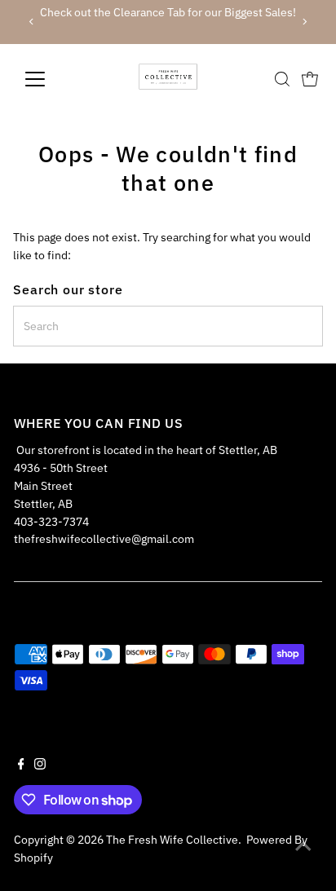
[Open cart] (310, 79)
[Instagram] (40, 765)
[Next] (303, 21)
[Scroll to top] (303, 846)
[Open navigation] (50, 79)
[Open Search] (282, 79)
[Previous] (32, 21)
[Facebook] (21, 765)
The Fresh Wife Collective (172, 839)
